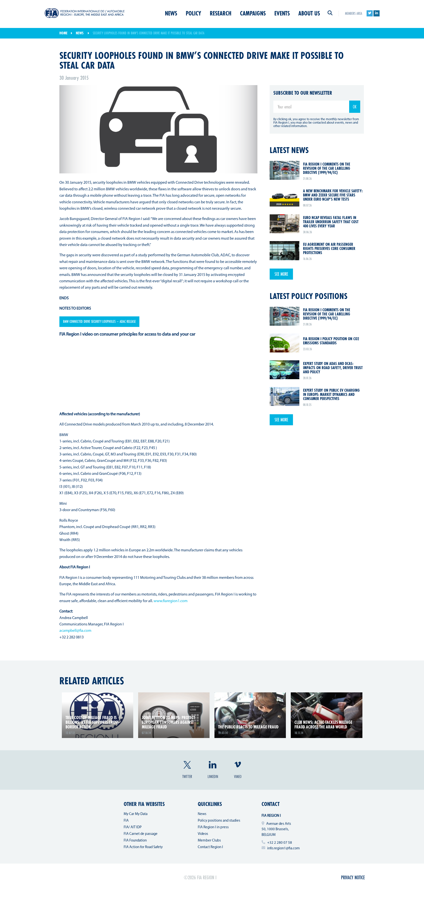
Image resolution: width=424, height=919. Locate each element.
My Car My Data (135, 814)
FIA (126, 821)
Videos (203, 834)
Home (63, 33)
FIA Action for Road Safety (143, 847)
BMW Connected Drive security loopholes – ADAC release (99, 321)
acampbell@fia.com (75, 631)
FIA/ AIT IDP (133, 827)
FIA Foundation (135, 840)
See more (281, 274)
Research (220, 13)
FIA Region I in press (213, 827)
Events (282, 13)
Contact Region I (210, 847)
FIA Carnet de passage (141, 834)
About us (309, 13)
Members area (353, 13)
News (171, 13)
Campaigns (253, 13)
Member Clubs (209, 840)
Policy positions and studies (219, 821)
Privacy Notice (353, 877)
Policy (193, 13)
